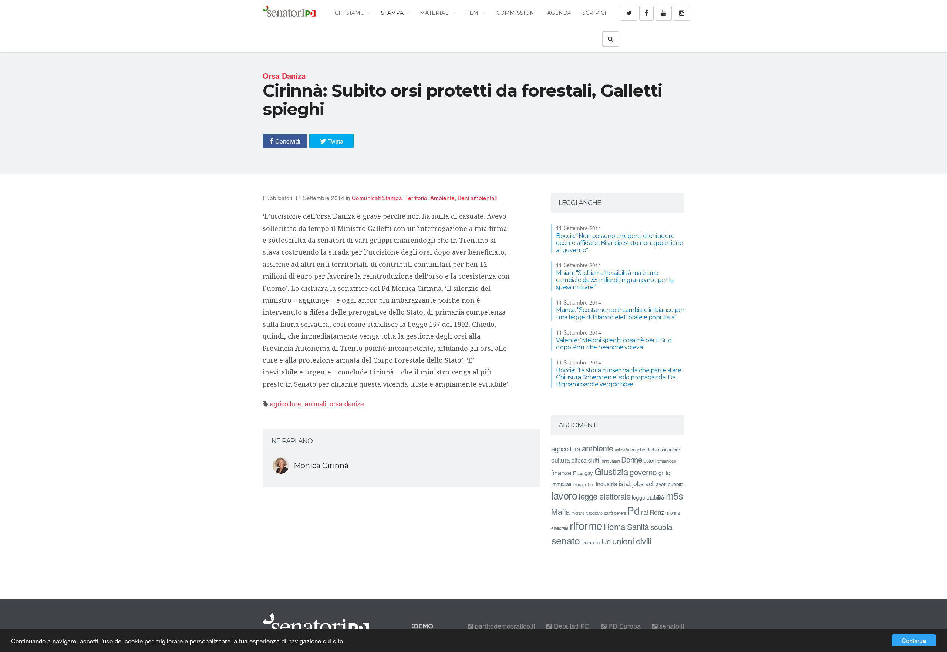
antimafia (622, 450)
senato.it (670, 626)
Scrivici (594, 13)
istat (625, 483)
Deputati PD (571, 626)
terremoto (590, 542)
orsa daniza (347, 403)
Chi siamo (350, 13)
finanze (561, 472)
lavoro (564, 495)
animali (315, 403)
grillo (664, 472)
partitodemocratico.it (504, 626)
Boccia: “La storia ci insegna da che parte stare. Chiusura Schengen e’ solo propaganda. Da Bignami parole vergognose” (619, 377)
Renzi (658, 512)
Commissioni (516, 13)
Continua (913, 640)
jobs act (643, 483)
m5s (674, 495)
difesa (579, 460)
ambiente (597, 448)
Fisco (578, 473)
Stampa (393, 13)
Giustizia (611, 471)
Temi (474, 13)
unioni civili (631, 540)
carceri (674, 449)
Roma (615, 526)
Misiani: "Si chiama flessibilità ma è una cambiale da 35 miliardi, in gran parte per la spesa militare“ (615, 279)
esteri (649, 460)
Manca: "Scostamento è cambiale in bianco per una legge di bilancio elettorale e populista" (620, 313)
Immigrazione (583, 484)
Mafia (560, 511)
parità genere (615, 513)
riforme (586, 525)
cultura (560, 459)
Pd (633, 510)
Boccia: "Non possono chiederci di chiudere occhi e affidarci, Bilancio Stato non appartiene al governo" (619, 242)
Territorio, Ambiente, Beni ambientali (451, 198)
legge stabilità (648, 497)
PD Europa (623, 626)
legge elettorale (604, 496)
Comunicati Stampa (377, 198)
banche (637, 449)
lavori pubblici (669, 484)
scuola (661, 526)
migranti (578, 513)
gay (588, 473)
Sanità (638, 526)
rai (644, 512)
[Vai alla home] (289, 13)
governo (643, 471)
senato (565, 540)
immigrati (561, 484)
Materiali (436, 13)
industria (606, 483)
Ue (606, 541)
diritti (594, 460)
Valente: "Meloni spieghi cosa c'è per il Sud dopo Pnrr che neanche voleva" (614, 344)
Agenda (559, 13)
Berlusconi (656, 449)
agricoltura (285, 403)
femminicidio (666, 461)
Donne (631, 459)
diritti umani (611, 461)
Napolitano (594, 513)
